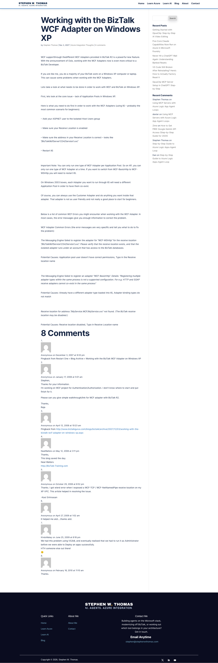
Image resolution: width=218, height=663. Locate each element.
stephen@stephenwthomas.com (142, 641)
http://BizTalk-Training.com (54, 466)
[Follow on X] (162, 660)
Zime (155, 125)
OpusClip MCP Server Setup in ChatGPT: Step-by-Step (164, 85)
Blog (176, 4)
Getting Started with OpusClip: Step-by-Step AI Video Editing (164, 33)
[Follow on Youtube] (175, 660)
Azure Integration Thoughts (82, 45)
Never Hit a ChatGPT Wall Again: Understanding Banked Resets (165, 59)
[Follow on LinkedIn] (169, 660)
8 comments (100, 45)
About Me (72, 623)
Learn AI (167, 4)
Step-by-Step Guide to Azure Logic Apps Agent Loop (164, 147)
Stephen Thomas (51, 45)
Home (141, 4)
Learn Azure (153, 4)
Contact (195, 4)
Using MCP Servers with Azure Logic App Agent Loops (164, 106)
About (185, 4)
